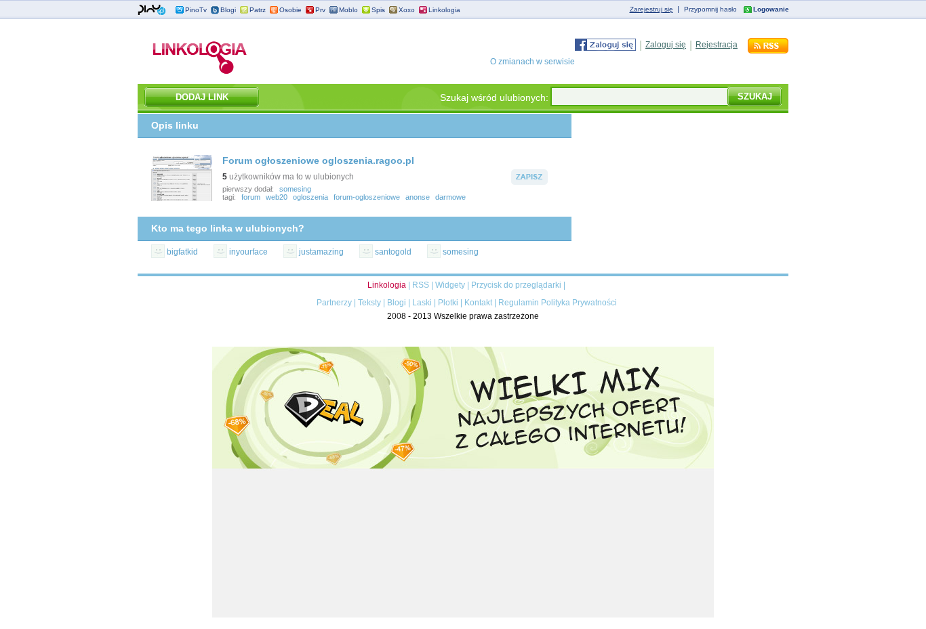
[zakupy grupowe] (463, 615)
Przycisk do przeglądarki (516, 285)
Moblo (348, 10)
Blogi (228, 10)
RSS (420, 285)
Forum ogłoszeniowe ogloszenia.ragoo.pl (318, 160)
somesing (295, 189)
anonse (417, 197)
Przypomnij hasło (710, 9)
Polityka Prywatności (579, 302)
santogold (393, 252)
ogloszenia (310, 197)
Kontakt (478, 302)
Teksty (369, 302)
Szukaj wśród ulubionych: (494, 97)
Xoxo (407, 10)
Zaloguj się (665, 44)
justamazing (321, 252)
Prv (320, 10)
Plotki (448, 302)
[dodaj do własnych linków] (529, 182)
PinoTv (196, 10)
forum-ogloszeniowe (367, 197)
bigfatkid (182, 252)
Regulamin (518, 302)
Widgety (450, 285)
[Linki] (200, 74)
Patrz (257, 10)
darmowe (450, 197)
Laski (422, 302)
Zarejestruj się (651, 9)
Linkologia (444, 10)
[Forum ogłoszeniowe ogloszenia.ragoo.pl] (181, 198)
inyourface (248, 252)
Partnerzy (334, 302)
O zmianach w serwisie (532, 61)
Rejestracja (717, 44)
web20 (276, 197)
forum (250, 197)
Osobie (290, 10)
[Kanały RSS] (768, 51)
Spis (378, 10)
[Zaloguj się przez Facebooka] (605, 48)
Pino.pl (152, 10)
